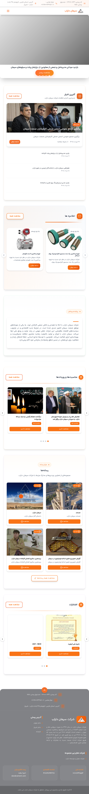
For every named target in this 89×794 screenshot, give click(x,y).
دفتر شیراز (37, 727)
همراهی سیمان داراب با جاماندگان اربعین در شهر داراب (50, 168)
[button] (71, 281)
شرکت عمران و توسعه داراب (75, 758)
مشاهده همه (14, 96)
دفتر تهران (37, 723)
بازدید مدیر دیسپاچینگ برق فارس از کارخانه (54, 183)
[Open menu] (8, 10)
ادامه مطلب (15, 142)
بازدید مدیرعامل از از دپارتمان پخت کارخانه (55, 153)
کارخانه (38, 732)
